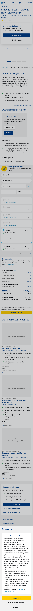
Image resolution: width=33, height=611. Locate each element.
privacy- (21, 589)
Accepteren (15, 598)
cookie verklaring (9, 591)
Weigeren (15, 607)
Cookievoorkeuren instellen (15, 603)
